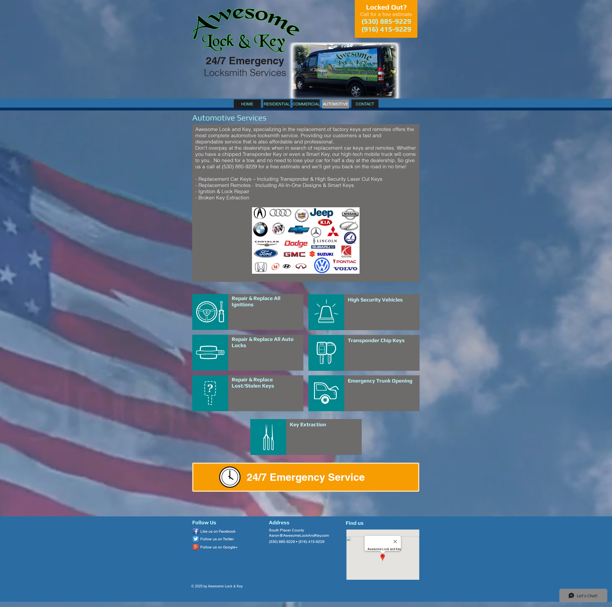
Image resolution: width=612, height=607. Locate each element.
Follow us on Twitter (217, 539)
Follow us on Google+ (219, 547)
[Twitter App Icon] (196, 539)
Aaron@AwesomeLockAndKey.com (299, 535)
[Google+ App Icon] (196, 547)
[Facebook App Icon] (196, 531)
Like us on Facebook (217, 531)
